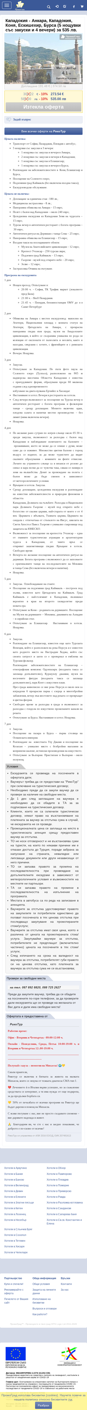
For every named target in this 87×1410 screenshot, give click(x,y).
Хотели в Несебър (15, 1220)
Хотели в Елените (15, 1196)
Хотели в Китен (13, 1208)
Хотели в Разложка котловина (65, 1202)
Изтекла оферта (43, 107)
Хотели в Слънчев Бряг (18, 1229)
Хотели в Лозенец (15, 1214)
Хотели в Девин (13, 1191)
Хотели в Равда (56, 1196)
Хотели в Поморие (58, 1185)
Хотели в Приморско (59, 1191)
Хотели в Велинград (16, 1185)
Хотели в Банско (14, 1179)
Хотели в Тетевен (14, 1240)
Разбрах (43, 1405)
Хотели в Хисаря (14, 1246)
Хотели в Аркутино (15, 1168)
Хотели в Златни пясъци (19, 1202)
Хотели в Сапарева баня (62, 1214)
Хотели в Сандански (59, 1208)
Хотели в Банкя (13, 1173)
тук (70, 1399)
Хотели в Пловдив (57, 1179)
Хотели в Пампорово (59, 1173)
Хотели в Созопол (15, 1235)
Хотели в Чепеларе (16, 1252)
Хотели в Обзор (56, 1168)
